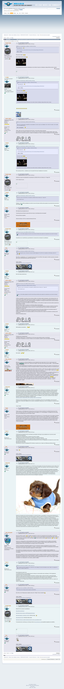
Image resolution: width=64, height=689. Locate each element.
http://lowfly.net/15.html (20, 617)
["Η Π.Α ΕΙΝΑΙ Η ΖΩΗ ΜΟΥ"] (5, 93)
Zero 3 (7, 431)
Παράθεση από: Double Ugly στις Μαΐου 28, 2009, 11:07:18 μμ (25, 80)
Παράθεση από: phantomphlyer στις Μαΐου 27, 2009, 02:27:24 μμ (26, 46)
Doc (6, 247)
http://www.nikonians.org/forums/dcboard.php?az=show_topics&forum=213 (28, 619)
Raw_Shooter (8, 359)
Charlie (7, 142)
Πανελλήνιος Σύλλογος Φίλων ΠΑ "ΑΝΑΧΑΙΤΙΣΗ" (23, 454)
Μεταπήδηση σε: (44, 659)
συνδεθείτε (19, 8)
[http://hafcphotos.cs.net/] (5, 395)
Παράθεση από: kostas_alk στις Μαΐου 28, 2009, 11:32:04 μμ (25, 283)
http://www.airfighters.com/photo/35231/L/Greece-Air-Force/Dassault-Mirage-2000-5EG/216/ (31, 151)
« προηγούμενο (54, 36)
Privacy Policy (32, 686)
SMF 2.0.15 (27, 685)
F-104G (7, 77)
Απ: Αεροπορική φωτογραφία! (23, 42)
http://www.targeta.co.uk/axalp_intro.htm (22, 615)
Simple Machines (36, 685)
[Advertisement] (32, 24)
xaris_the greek (9, 532)
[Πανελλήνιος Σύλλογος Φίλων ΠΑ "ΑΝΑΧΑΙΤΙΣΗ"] (5, 255)
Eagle (7, 207)
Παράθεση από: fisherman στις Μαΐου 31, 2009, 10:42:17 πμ (25, 565)
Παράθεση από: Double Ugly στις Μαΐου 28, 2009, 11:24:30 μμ (25, 195)
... (9, 37)
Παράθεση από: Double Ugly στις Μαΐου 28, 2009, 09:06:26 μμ (25, 121)
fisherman (8, 386)
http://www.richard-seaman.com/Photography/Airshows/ (25, 613)
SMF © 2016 (32, 685)
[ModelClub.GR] (5, 133)
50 (10, 37)
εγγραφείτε (23, 8)
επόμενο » (58, 36)
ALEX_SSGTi (8, 118)
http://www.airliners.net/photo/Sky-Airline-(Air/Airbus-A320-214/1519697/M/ (28, 397)
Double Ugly (8, 42)
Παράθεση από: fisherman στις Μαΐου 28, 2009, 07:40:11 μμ (25, 251)
